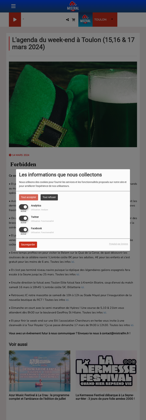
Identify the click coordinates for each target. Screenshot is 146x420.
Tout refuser (49, 197)
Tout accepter (28, 197)
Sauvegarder (28, 244)
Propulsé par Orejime (118, 244)
